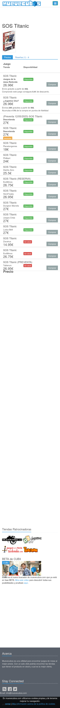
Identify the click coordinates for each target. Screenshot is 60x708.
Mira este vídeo (22, 580)
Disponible (28, 79)
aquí (26, 582)
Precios (7, 57)
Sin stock (27, 242)
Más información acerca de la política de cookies (33, 703)
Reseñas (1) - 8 (22, 57)
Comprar (52, 84)
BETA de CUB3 (11, 559)
